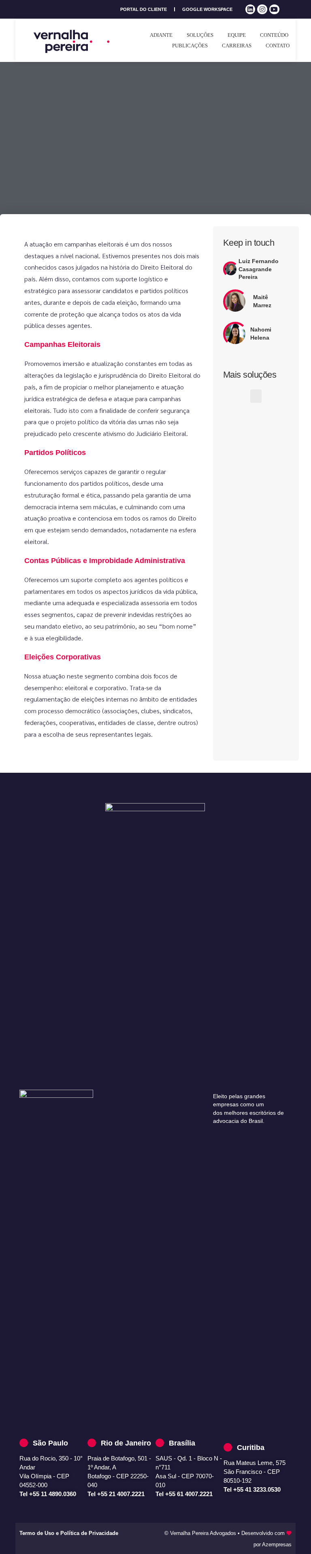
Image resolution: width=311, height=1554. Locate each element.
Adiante (161, 35)
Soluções (200, 35)
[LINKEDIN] (250, 9)
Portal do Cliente (143, 9)
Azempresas (277, 1544)
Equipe (237, 35)
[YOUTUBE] (274, 9)
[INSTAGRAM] (262, 9)
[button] (256, 396)
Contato (278, 46)
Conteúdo (274, 35)
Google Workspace (207, 9)
